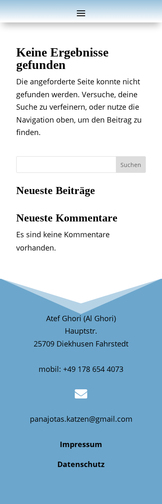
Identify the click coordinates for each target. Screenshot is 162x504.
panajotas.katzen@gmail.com (81, 419)
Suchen (130, 165)
